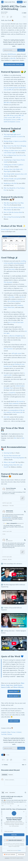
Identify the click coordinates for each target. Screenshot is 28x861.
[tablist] (7, 774)
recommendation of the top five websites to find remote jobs (14, 411)
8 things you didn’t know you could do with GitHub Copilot (15, 152)
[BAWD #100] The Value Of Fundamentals (13, 809)
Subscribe (19, 2)
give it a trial (11, 322)
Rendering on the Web (10, 183)
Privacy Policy (16, 846)
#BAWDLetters (12, 54)
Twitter (13, 732)
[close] (24, 811)
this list (22, 297)
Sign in (25, 2)
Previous (6, 764)
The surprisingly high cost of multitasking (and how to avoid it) (13, 136)
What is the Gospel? (9, 462)
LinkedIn (3, 732)
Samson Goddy (5, 687)
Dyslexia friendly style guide (12, 179)
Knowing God (8, 453)
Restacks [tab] (11, 774)
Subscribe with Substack (15, 840)
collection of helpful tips (16, 336)
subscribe (13, 58)
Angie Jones (9, 685)
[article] (14, 801)
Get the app (21, 854)
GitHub (19, 732)
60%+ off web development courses (12, 119)
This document (8, 282)
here (15, 438)
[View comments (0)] (7, 16)
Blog (8, 732)
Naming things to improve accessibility (15, 141)
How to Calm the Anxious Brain (13, 212)
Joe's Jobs (6, 417)
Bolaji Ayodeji (4, 12)
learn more (12, 269)
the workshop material (14, 301)
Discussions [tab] (12, 792)
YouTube (3, 734)
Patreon (9, 734)
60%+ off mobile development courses (13, 121)
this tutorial (20, 401)
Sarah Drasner (18, 685)
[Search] (25, 792)
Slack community (14, 403)
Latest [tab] (6, 792)
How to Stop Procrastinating (12, 217)
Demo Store (11, 307)
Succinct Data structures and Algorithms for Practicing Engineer (14, 457)
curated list (12, 393)
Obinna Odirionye (18, 687)
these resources (8, 349)
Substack (7, 858)
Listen (24, 12)
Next (23, 764)
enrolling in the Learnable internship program (15, 262)
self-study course (16, 353)
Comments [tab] (4, 774)
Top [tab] (3, 792)
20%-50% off (7, 103)
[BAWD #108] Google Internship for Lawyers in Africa (12, 797)
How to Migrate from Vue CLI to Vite (15, 155)
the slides (12, 297)
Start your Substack (10, 854)
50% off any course (12, 115)
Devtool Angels (5, 229)
